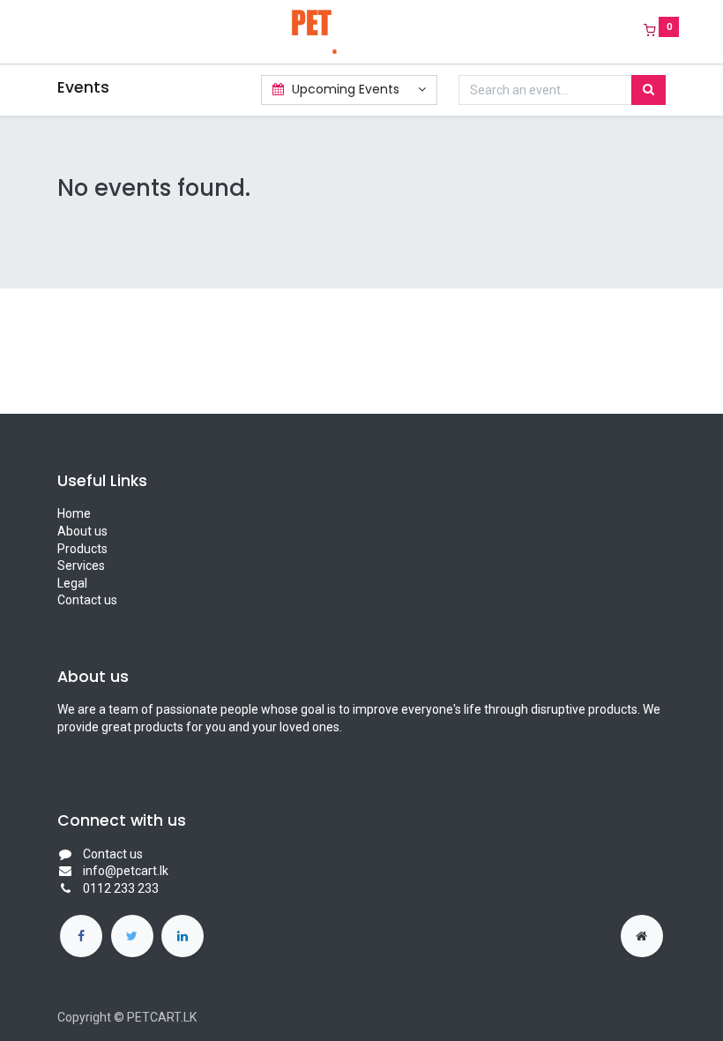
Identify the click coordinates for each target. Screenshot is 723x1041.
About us (82, 531)
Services (81, 565)
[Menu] (45, 31)
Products (82, 549)
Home (74, 513)
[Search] (648, 90)
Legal (72, 583)
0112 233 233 (121, 888)
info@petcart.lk (125, 871)
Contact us (87, 600)
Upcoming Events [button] (345, 89)
